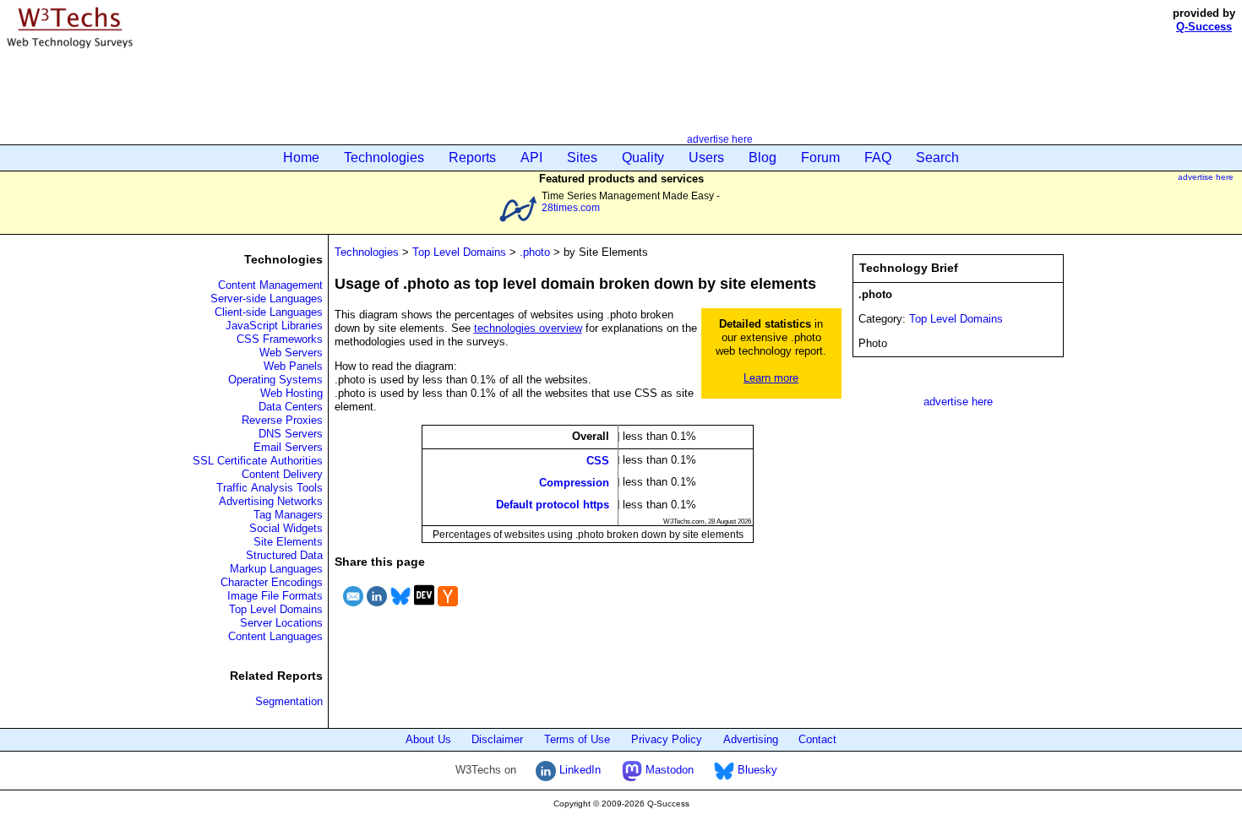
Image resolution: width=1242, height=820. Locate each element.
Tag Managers (288, 514)
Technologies (384, 157)
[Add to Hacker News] (448, 608)
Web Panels (293, 366)
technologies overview (528, 328)
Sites (582, 157)
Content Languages (275, 636)
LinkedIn (578, 769)
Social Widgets (286, 528)
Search (937, 157)
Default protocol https (552, 504)
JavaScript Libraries (274, 325)
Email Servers (288, 447)
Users (706, 157)
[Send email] (353, 608)
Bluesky (755, 769)
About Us (428, 739)
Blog (762, 157)
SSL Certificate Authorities (258, 460)
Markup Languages (276, 568)
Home (301, 157)
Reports (472, 157)
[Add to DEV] (424, 608)
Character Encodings (272, 582)
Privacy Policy (666, 739)
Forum (820, 157)
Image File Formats (275, 595)
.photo (535, 252)
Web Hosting (291, 393)
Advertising (750, 739)
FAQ (877, 157)
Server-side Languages (266, 298)
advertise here (720, 138)
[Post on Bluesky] (400, 608)
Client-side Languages (269, 312)
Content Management (270, 285)
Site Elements (288, 541)
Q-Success (1204, 26)
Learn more (771, 378)
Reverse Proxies (282, 420)
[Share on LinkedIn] (377, 608)
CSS (597, 459)
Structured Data (284, 555)
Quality (643, 157)
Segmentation (289, 701)
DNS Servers (291, 433)
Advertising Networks (271, 501)
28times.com (571, 207)
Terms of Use (577, 739)
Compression (574, 481)
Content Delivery (282, 474)
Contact (817, 739)
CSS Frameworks (280, 339)
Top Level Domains (276, 609)
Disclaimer (497, 739)
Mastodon (668, 769)
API (531, 157)
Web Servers (291, 352)
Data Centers (291, 406)
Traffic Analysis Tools (269, 487)
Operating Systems (275, 379)
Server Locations (281, 622)
